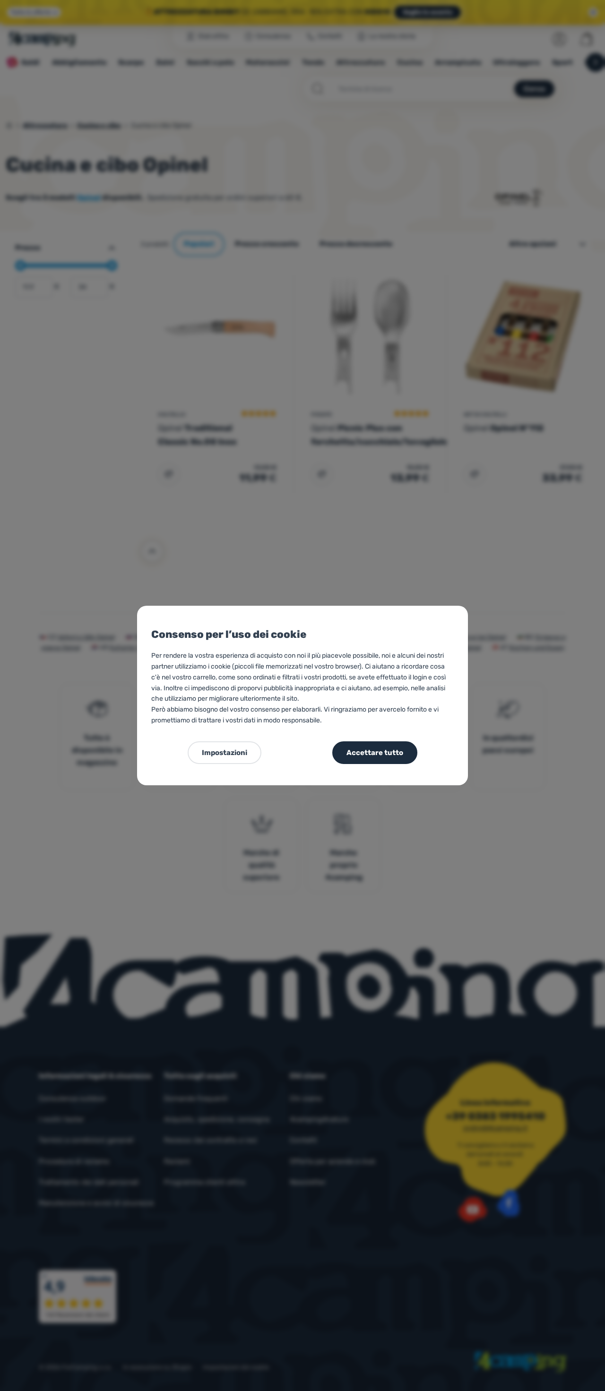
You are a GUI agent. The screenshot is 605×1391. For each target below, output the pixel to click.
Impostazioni (224, 752)
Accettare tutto (374, 752)
